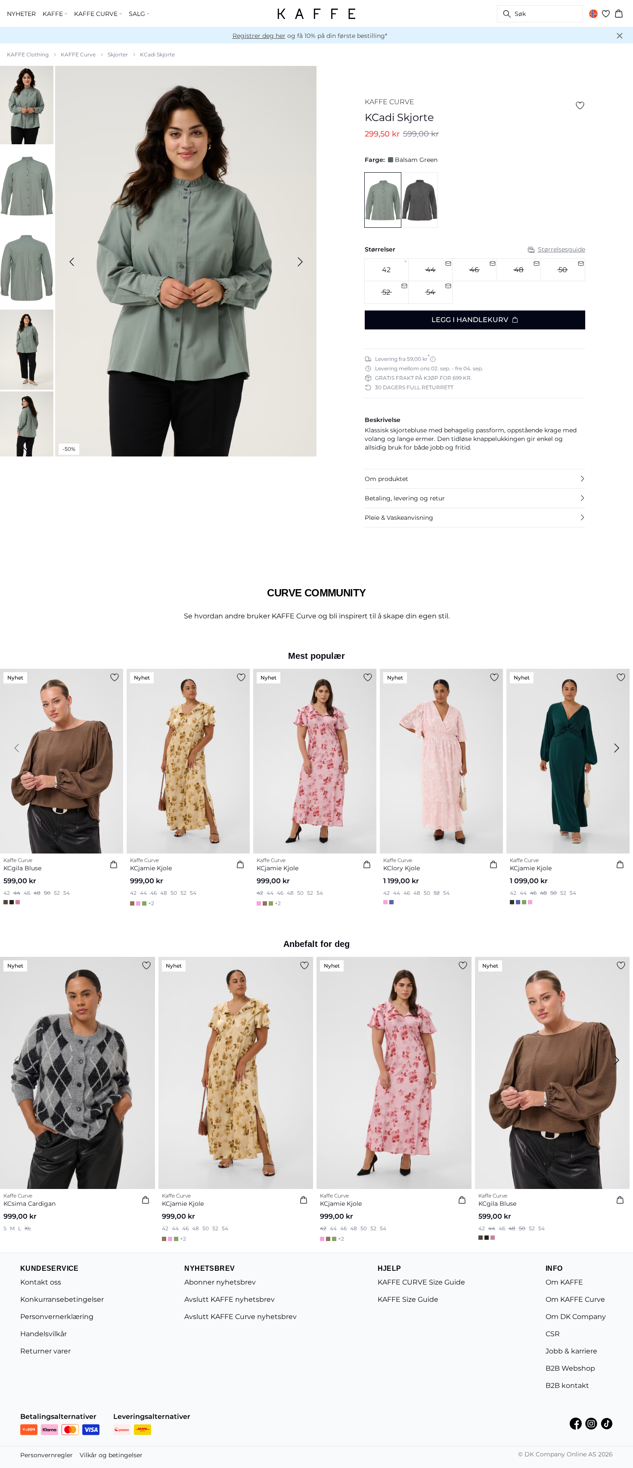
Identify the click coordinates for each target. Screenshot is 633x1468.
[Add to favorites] (580, 105)
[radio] (386, 270)
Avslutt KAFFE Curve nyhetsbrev (240, 1317)
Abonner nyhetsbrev (220, 1282)
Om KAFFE (564, 1282)
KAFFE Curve (78, 54)
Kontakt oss (40, 1282)
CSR (553, 1334)
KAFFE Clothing (28, 54)
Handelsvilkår (43, 1334)
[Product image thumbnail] (26, 104)
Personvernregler (46, 1455)
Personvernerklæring (56, 1317)
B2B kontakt (567, 1385)
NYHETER (21, 14)
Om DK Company (576, 1317)
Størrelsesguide (561, 249)
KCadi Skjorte (157, 54)
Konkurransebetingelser (62, 1299)
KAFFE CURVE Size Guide (421, 1282)
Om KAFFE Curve (575, 1299)
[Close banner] (619, 35)
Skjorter (118, 54)
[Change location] (593, 14)
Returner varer (45, 1351)
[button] (475, 479)
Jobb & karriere (571, 1351)
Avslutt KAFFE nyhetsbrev (229, 1299)
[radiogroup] (475, 281)
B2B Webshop (570, 1368)
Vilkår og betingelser (111, 1455)
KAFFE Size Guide (408, 1299)
